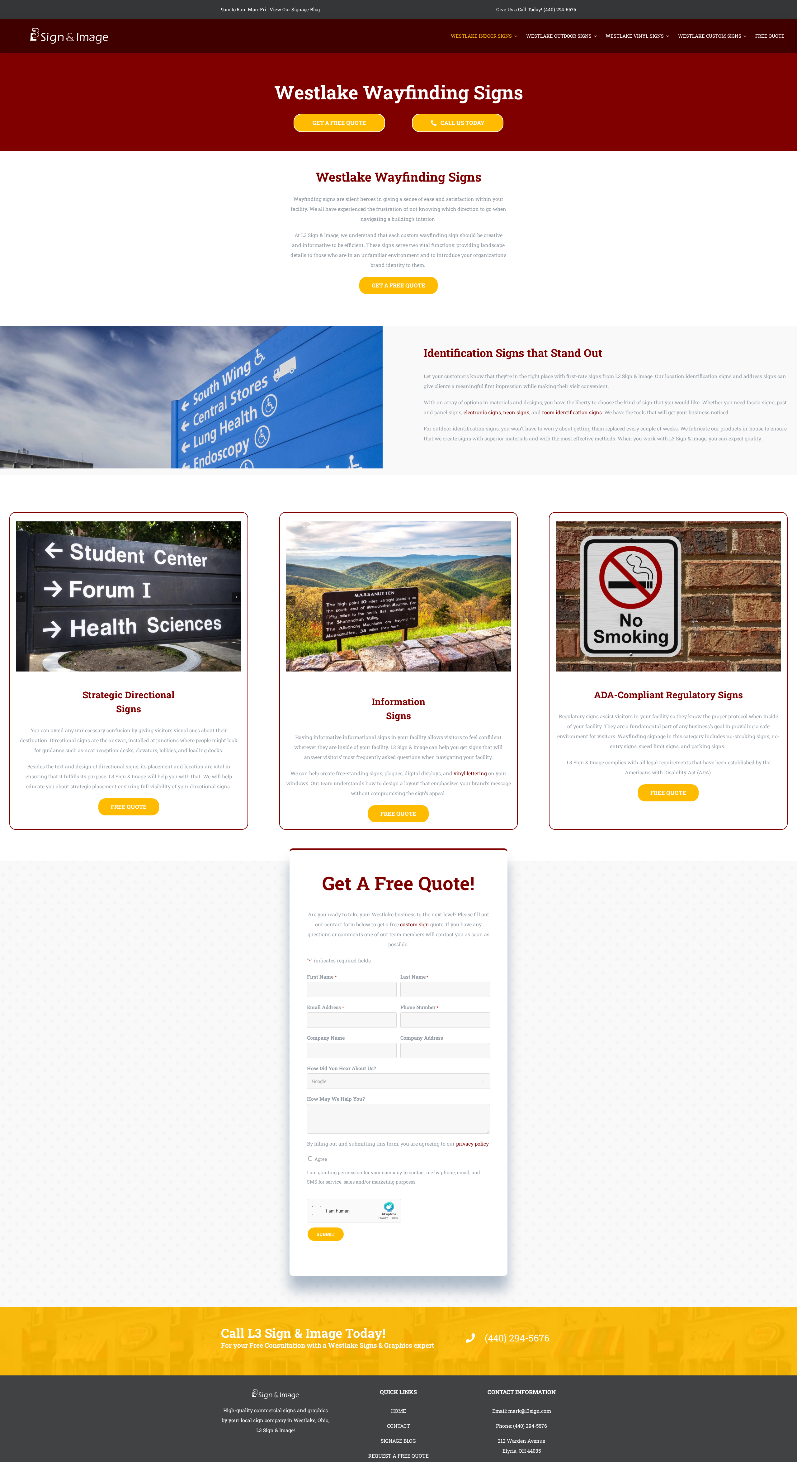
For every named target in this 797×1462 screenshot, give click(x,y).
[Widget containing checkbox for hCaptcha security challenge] (354, 1210)
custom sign (414, 924)
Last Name (414, 976)
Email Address (325, 1007)
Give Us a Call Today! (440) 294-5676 (536, 9)
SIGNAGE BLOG (398, 1440)
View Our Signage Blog (295, 9)
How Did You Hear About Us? (341, 1068)
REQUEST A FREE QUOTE (398, 1455)
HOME (398, 1410)
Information (398, 701)
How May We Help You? (336, 1098)
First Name (321, 976)
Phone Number (419, 1007)
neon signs (516, 412)
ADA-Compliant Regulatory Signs (668, 695)
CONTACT (398, 1425)
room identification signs (572, 412)
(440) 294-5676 (530, 1425)
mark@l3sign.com (529, 1410)
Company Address (421, 1037)
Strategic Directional (129, 695)
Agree (320, 1159)
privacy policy (472, 1143)
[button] (21, 597)
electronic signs (482, 412)
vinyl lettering (470, 773)
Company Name (326, 1037)
